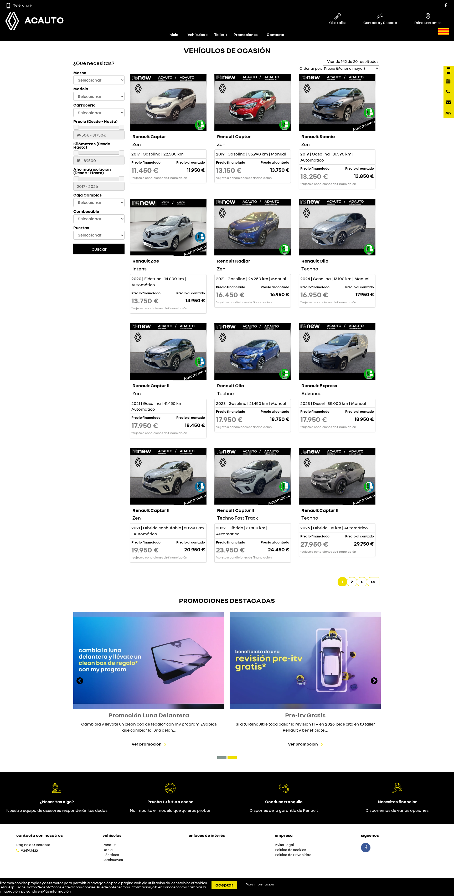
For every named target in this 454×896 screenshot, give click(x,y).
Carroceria (84, 105)
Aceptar (224, 885)
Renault (109, 845)
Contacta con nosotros (39, 835)
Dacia (107, 850)
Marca (79, 72)
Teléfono (21, 5)
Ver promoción (147, 744)
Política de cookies (290, 850)
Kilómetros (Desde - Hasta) (92, 145)
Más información (56, 891)
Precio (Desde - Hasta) (95, 121)
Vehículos (196, 34)
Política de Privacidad (293, 855)
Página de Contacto (33, 845)
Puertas (81, 227)
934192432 (29, 850)
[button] (222, 757)
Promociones (245, 34)
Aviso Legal (284, 845)
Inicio (173, 34)
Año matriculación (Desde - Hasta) (92, 171)
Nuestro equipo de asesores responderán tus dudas (56, 810)
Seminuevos (112, 860)
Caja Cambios (87, 195)
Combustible (86, 211)
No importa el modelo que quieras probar (170, 810)
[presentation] (79, 681)
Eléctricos (110, 855)
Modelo (80, 88)
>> (373, 581)
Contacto (275, 34)
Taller (219, 34)
